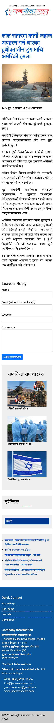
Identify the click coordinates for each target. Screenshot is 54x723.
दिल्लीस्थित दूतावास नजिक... (19, 479)
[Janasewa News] (27, 11)
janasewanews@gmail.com (20, 687)
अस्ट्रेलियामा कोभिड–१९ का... (20, 444)
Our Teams (8, 608)
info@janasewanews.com (19, 683)
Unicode (6, 614)
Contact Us (8, 619)
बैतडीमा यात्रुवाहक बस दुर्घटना (17, 549)
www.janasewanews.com (19, 690)
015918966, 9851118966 (18, 679)
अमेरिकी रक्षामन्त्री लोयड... (18, 408)
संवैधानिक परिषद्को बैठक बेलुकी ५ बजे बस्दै (22, 555)
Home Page (8, 603)
